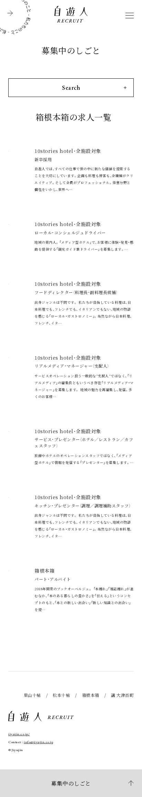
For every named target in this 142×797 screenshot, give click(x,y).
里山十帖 (32, 695)
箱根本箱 (90, 695)
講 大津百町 (122, 695)
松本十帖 (61, 695)
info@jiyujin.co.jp (38, 742)
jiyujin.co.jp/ (19, 734)
